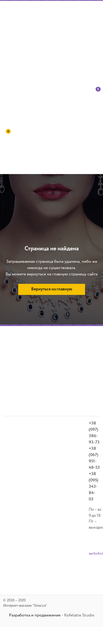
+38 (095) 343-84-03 (93, 486)
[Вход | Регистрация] (88, 108)
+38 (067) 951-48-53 (94, 458)
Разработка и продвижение (34, 615)
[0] (96, 108)
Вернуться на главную (51, 289)
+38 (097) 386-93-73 (94, 432)
